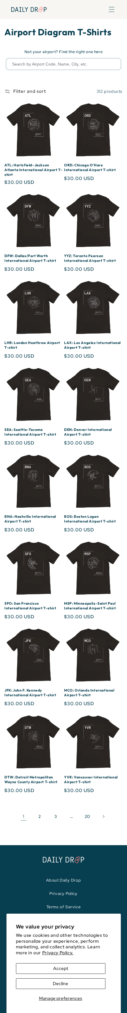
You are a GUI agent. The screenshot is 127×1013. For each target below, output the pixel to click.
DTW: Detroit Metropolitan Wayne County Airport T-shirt (31, 779)
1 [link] (24, 816)
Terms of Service (63, 907)
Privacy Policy (63, 893)
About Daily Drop (63, 880)
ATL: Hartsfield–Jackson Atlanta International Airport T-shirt (33, 169)
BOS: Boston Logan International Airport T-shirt (90, 518)
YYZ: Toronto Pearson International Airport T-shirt (90, 258)
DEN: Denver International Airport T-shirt (88, 432)
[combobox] (63, 64)
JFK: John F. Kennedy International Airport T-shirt (30, 692)
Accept (60, 968)
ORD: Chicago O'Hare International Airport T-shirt (90, 167)
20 (87, 816)
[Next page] (103, 816)
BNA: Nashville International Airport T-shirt (30, 518)
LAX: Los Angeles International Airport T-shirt (92, 345)
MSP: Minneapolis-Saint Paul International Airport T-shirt (90, 605)
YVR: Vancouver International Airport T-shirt (91, 779)
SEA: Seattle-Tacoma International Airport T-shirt (30, 432)
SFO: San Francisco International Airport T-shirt (30, 605)
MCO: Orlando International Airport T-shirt (89, 692)
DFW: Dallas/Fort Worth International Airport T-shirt (30, 258)
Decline (60, 984)
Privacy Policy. (58, 953)
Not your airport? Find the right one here (64, 51)
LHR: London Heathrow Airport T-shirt (32, 345)
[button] (111, 9)
